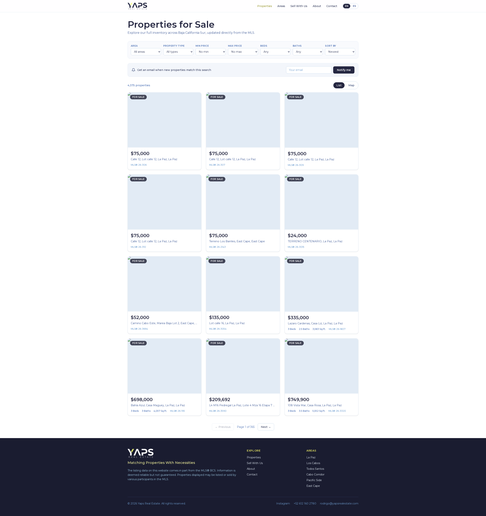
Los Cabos (313, 463)
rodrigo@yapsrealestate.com (339, 503)
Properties (264, 6)
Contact (331, 6)
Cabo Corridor (315, 474)
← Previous (223, 427)
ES (354, 6)
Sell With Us (298, 6)
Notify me (344, 70)
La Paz (311, 457)
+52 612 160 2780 (305, 503)
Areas (281, 6)
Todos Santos (315, 469)
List (339, 85)
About (317, 6)
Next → (266, 427)
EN (346, 6)
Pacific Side (314, 480)
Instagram (283, 503)
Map (351, 85)
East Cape (313, 486)
